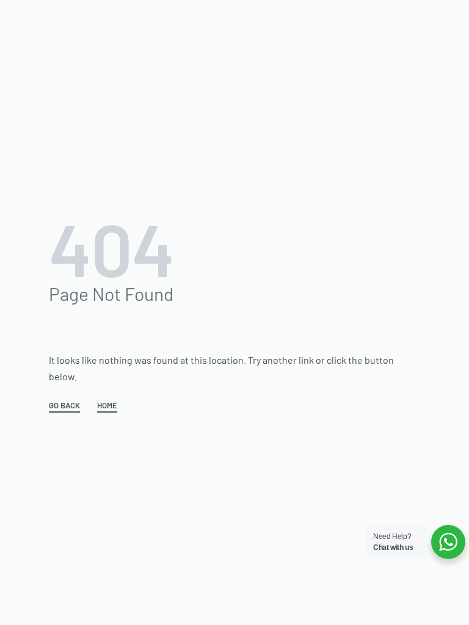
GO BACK (64, 406)
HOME (107, 406)
